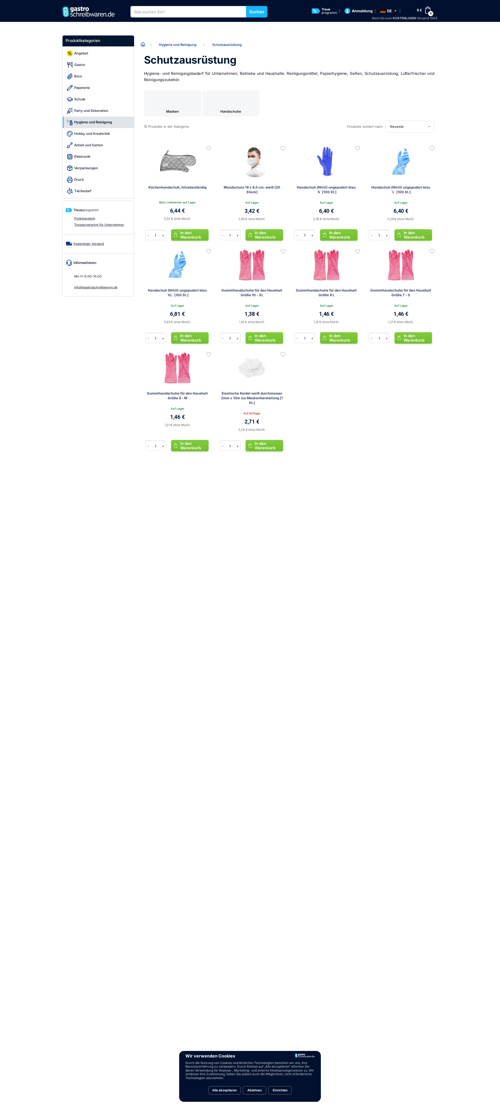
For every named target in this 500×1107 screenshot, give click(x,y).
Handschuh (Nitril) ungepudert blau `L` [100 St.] (400, 189)
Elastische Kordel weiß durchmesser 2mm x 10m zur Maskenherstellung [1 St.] (252, 398)
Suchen (256, 11)
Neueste (397, 126)
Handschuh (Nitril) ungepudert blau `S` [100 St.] (326, 189)
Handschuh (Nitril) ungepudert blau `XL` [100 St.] (177, 292)
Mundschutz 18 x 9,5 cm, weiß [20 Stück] (252, 189)
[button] (388, 11)
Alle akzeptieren (224, 1090)
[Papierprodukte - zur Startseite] (90, 11)
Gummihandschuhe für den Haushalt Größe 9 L (326, 292)
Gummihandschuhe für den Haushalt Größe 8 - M (177, 395)
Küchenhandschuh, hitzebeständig (177, 187)
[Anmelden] (208, 148)
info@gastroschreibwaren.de (95, 287)
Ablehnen (254, 1090)
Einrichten (280, 1090)
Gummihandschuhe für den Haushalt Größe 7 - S (400, 292)
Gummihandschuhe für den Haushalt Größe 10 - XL (251, 292)
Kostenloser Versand (88, 244)
